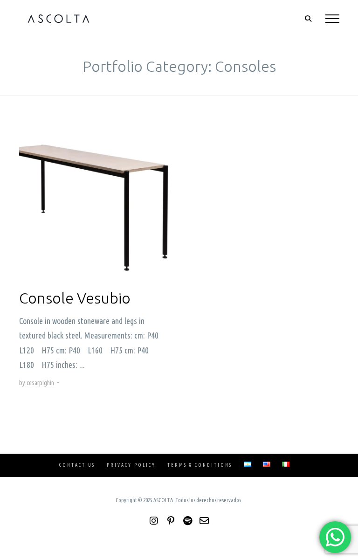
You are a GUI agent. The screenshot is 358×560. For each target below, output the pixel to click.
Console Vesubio (75, 298)
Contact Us (77, 465)
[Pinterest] (170, 520)
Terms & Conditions (199, 465)
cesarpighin (40, 383)
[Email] (204, 520)
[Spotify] (187, 520)
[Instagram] (153, 520)
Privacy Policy (131, 465)
